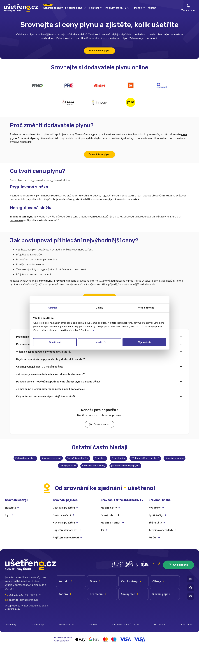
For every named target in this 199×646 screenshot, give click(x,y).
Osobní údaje (37, 624)
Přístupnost (187, 624)
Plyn (7, 515)
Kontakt (64, 581)
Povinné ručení (62, 515)
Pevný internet (110, 515)
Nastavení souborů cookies (125, 624)
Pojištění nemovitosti (66, 537)
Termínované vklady (161, 530)
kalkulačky (36, 254)
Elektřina (10, 507)
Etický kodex (160, 624)
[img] (37, 85)
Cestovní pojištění (64, 507)
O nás (93, 581)
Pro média (96, 594)
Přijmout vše (144, 342)
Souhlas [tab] (52, 307)
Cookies (93, 624)
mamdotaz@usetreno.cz (23, 599)
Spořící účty (156, 515)
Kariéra (63, 594)
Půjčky (153, 537)
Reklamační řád (66, 624)
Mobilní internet (110, 522)
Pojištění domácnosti (65, 530)
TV (102, 530)
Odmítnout (55, 342)
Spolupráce (128, 594)
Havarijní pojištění (64, 522)
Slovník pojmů (161, 594)
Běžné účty (155, 522)
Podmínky (11, 624)
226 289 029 (16, 594)
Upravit (98, 342)
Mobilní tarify (109, 507)
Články (152, 8)
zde (92, 330)
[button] (27, 500)
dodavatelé (16, 220)
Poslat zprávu (101, 424)
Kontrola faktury (53, 7)
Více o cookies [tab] (146, 307)
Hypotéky (155, 507)
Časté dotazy (129, 581)
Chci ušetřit (180, 564)
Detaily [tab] (99, 307)
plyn (155, 280)
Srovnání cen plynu (99, 50)
